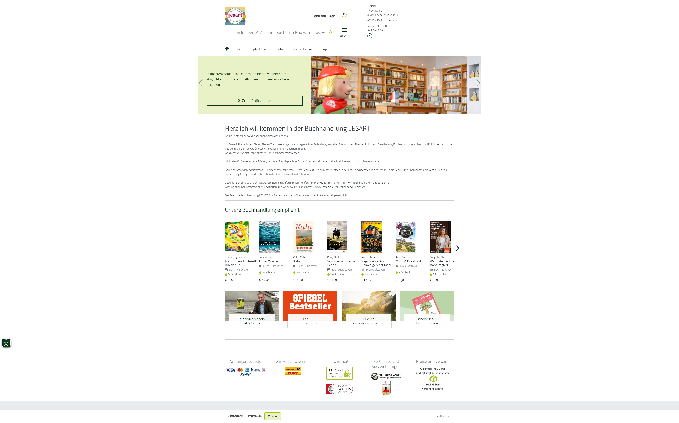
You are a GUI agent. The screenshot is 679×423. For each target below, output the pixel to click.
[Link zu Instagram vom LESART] (369, 36)
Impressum (255, 416)
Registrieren (319, 16)
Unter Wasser (269, 261)
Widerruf (273, 416)
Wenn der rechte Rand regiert (442, 263)
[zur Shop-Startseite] (235, 16)
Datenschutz (235, 416)
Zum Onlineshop (256, 100)
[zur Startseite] (227, 49)
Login (332, 16)
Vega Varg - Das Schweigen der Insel (376, 263)
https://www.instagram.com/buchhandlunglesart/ (336, 187)
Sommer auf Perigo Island (341, 263)
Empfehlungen (258, 49)
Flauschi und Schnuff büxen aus (240, 263)
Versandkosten (441, 373)
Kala (296, 261)
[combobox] (276, 32)
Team (239, 49)
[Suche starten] (331, 32)
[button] (344, 34)
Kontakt (393, 20)
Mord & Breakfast (408, 261)
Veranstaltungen (303, 49)
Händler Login (443, 416)
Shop (323, 49)
